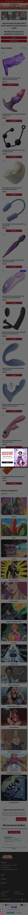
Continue (7, 462)
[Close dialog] (26, 449)
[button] (1, 910)
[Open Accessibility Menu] (1, 913)
